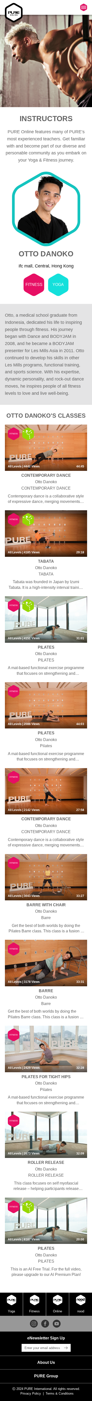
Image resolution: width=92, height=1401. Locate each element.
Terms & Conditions (60, 1393)
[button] (46, 1362)
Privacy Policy (30, 1393)
